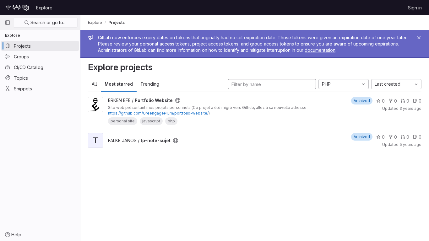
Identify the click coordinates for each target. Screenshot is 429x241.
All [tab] (94, 84)
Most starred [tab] (119, 84)
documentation (320, 50)
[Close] (419, 37)
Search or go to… (48, 22)
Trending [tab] (149, 84)
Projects (116, 22)
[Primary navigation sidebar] (8, 23)
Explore (44, 7)
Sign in (415, 7)
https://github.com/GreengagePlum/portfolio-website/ (158, 113)
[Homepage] (17, 8)
